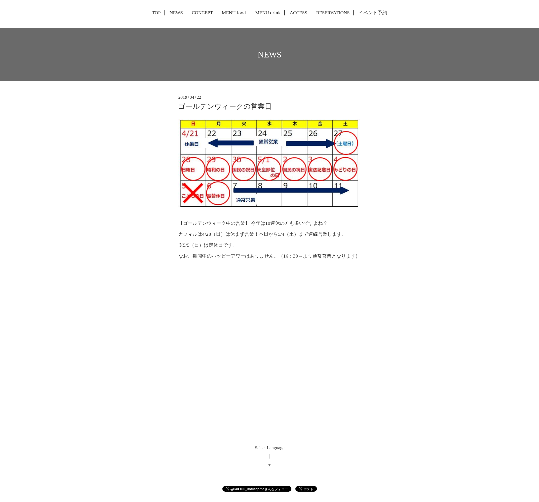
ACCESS (298, 12)
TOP (156, 12)
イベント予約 (372, 12)
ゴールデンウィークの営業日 (225, 106)
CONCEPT (202, 12)
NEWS (176, 12)
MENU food (234, 12)
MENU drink (268, 12)
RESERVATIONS (333, 12)
